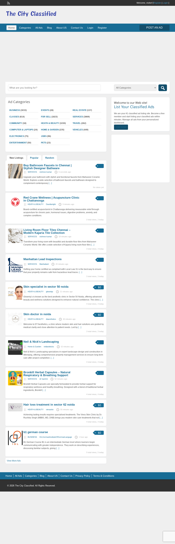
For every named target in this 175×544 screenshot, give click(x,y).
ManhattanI (44, 264)
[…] (50, 183)
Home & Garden (50, 130)
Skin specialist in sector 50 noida (45, 286)
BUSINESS (32, 437)
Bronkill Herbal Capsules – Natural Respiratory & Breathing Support (46, 374)
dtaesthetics (51, 319)
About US (61, 27)
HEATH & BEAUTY (50, 123)
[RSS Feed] (8, 2)
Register (157, 3)
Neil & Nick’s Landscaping (41, 341)
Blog (49, 27)
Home (11, 27)
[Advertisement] (87, 56)
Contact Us (77, 27)
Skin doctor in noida (37, 314)
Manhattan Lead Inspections (42, 259)
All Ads (39, 27)
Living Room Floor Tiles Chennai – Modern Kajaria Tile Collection (46, 231)
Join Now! (121, 127)
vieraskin (49, 409)
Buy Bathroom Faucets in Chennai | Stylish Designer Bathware (47, 167)
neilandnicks (49, 347)
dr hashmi (43, 379)
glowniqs (49, 292)
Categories (25, 27)
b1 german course (35, 432)
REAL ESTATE (79, 110)
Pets (43, 143)
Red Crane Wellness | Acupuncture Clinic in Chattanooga (51, 199)
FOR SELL (46, 117)
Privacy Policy (82, 475)
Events (45, 110)
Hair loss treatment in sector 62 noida (49, 404)
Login (165, 3)
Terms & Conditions (103, 475)
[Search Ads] (162, 87)
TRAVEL (77, 123)
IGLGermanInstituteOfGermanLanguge (55, 437)
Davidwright (51, 204)
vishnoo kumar (45, 172)
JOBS (44, 136)
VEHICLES (78, 130)
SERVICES (78, 117)
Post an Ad (154, 27)
